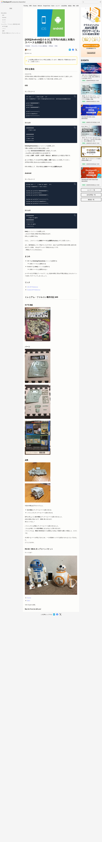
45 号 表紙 (4, 26)
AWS (30, 5)
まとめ (4, 19)
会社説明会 (64, 5)
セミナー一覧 (91, 190)
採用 (77, 5)
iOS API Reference (32, 287)
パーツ (4, 28)
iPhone (51, 46)
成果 (3, 31)
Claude (34, 5)
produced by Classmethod (18, 2)
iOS (3, 15)
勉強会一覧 (91, 199)
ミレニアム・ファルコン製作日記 (40, 46)
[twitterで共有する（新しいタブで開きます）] (76, 50)
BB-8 (28, 601)
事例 (74, 5)
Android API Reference (33, 290)
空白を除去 (4, 13)
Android (4, 17)
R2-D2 (29, 598)
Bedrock (40, 5)
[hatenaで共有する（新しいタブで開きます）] (70, 50)
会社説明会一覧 (91, 195)
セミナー (58, 5)
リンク (4, 22)
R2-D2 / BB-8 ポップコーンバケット (11, 33)
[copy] (75, 96)
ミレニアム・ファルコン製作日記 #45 (10, 24)
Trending (26, 5)
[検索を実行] (83, 2)
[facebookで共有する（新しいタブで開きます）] (73, 50)
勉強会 (70, 5)
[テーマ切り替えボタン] (100, 2)
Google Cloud (46, 5)
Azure (52, 5)
